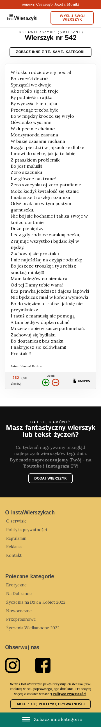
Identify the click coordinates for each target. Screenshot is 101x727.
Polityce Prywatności (69, 694)
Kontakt (14, 555)
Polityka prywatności (26, 529)
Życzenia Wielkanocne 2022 (32, 627)
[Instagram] (20, 665)
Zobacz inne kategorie (57, 719)
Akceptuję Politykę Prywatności (51, 704)
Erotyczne (16, 585)
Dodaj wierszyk (50, 478)
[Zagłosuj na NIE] (55, 382)
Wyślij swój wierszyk (72, 17)
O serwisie (16, 521)
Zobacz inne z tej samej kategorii (51, 52)
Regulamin (16, 538)
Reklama (14, 546)
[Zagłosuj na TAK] (45, 382)
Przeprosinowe (21, 619)
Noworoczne (19, 610)
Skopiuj (83, 381)
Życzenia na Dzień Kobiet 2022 (35, 602)
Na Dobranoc (19, 593)
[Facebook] (50, 665)
